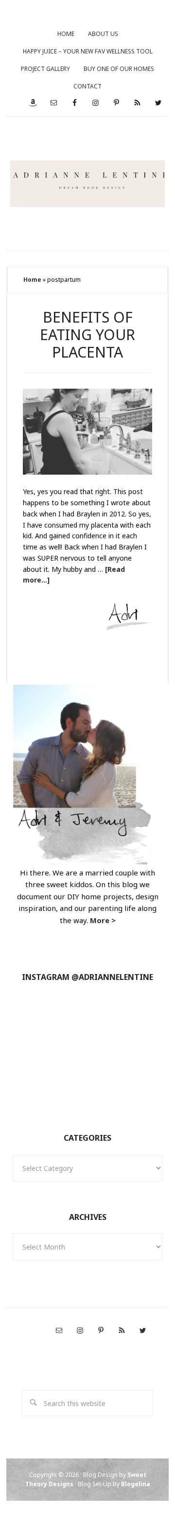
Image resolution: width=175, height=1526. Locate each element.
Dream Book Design (87, 183)
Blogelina (135, 1484)
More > (103, 920)
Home (32, 279)
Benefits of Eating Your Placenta (87, 334)
